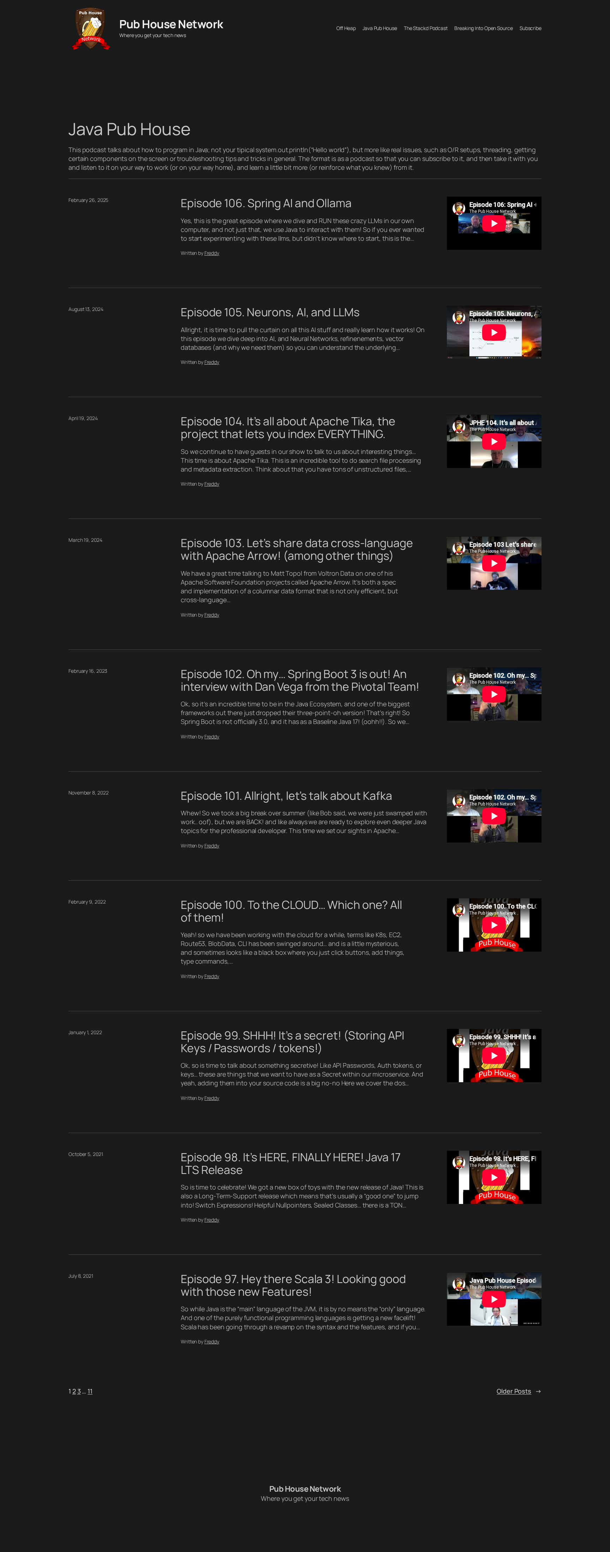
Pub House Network (171, 24)
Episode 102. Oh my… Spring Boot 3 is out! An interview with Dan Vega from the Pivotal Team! (300, 680)
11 (90, 1391)
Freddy (211, 253)
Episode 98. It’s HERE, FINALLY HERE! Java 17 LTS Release (291, 1163)
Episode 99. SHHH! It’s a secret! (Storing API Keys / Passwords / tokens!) (292, 1041)
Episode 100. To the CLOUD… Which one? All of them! (291, 911)
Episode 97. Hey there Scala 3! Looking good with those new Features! (293, 1285)
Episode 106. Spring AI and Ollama (266, 203)
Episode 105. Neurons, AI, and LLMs (270, 312)
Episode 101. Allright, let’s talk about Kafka (286, 795)
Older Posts (519, 1391)
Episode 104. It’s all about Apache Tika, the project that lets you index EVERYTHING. (288, 427)
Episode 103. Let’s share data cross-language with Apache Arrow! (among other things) (297, 549)
